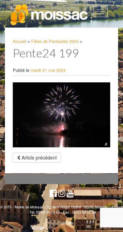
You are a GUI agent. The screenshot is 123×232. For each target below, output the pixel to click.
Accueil (19, 41)
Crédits (68, 222)
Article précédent (38, 157)
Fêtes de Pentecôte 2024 (54, 41)
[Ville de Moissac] (49, 15)
